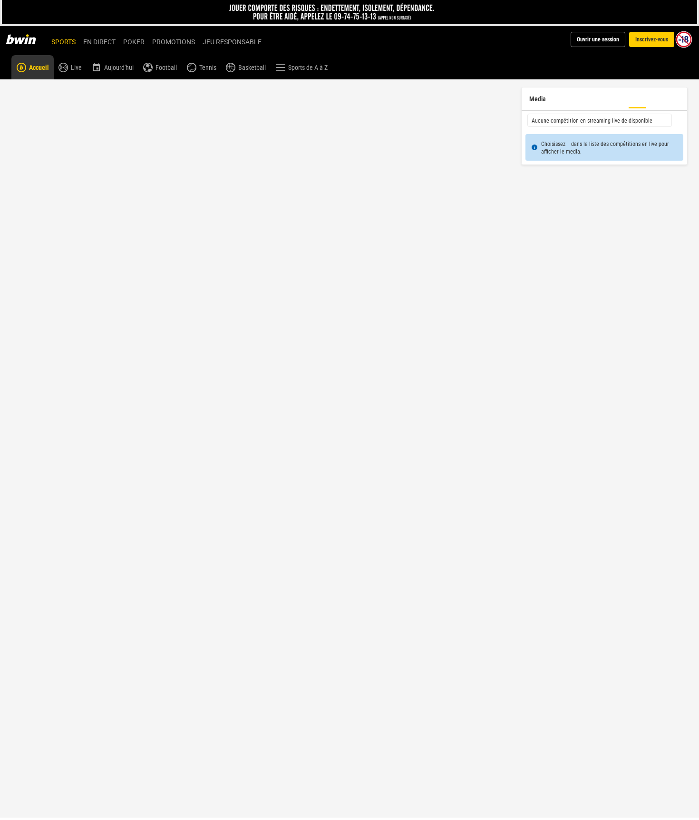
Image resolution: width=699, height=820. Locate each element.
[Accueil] (27, 39)
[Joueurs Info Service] (349, 12)
